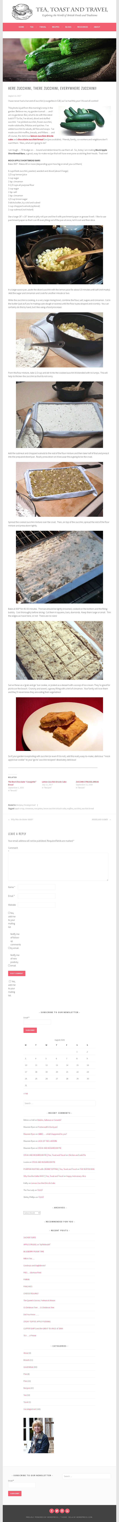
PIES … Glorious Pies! (32, 1272)
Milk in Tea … (29, 1258)
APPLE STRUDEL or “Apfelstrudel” (37, 1244)
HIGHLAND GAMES (100, 820)
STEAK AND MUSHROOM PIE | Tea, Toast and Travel (44, 1155)
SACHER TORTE (30, 1237)
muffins (70, 809)
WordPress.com (84, 1517)
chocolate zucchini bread (30, 139)
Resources (82, 27)
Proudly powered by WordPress (42, 1517)
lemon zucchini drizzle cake (54, 809)
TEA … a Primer (30, 1335)
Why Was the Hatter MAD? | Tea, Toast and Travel (43, 1176)
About (97, 27)
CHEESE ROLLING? (31, 1293)
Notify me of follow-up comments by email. (15, 941)
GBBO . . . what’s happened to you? (52, 1134)
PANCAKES (28, 1286)
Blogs (68, 27)
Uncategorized (29, 805)
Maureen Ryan (29, 1134)
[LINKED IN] (67, 1511)
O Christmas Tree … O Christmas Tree (39, 1307)
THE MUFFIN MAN (87, 1169)
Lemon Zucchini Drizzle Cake (54, 781)
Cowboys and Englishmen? (35, 1265)
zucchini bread (88, 809)
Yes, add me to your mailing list (12, 919)
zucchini (77, 809)
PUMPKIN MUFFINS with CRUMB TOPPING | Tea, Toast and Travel (50, 1169)
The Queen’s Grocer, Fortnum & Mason (39, 1300)
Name (11, 887)
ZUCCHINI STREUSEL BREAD (87, 781)
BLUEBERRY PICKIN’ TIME (34, 1251)
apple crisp (19, 809)
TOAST (40, 1190)
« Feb (26, 1093)
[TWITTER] (57, 1511)
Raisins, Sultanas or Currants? (49, 1120)
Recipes (55, 27)
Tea (31, 27)
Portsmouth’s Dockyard (47, 1127)
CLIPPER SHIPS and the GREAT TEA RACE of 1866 (43, 1328)
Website (12, 904)
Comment (12, 849)
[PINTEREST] (62, 1511)
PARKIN (26, 1279)
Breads (26, 1360)
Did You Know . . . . (31, 1314)
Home (21, 27)
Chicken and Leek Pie (77, 1155)
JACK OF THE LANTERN (47, 1141)
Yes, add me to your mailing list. (12, 988)
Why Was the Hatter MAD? (22, 820)
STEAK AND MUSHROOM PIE (49, 1148)
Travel (42, 27)
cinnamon (29, 809)
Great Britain (29, 1367)
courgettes (38, 809)
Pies (25, 1374)
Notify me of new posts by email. (14, 960)
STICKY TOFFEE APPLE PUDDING (37, 1321)
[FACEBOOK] (51, 1511)
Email (11, 895)
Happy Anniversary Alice (76, 1176)
